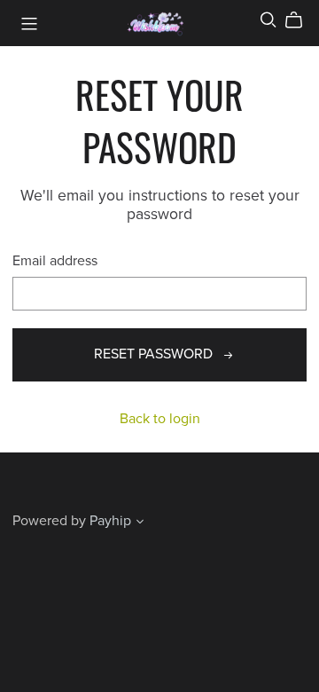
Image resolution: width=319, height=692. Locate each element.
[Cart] (301, 20)
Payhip (110, 521)
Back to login (160, 419)
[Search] (268, 20)
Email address (54, 261)
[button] (140, 523)
